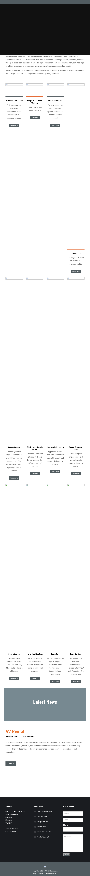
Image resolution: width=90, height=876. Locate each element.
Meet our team (42, 817)
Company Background (44, 811)
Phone (66, 825)
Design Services (42, 822)
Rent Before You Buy (44, 832)
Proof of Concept (43, 837)
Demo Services (42, 827)
